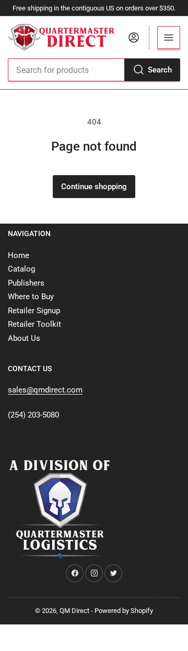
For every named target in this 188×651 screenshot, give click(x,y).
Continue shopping (94, 186)
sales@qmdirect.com (45, 390)
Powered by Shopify (124, 611)
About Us (24, 338)
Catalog (21, 269)
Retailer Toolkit (34, 324)
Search (160, 70)
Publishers (26, 283)
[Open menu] (168, 37)
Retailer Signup (34, 310)
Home (18, 255)
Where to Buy (31, 296)
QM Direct (74, 611)
